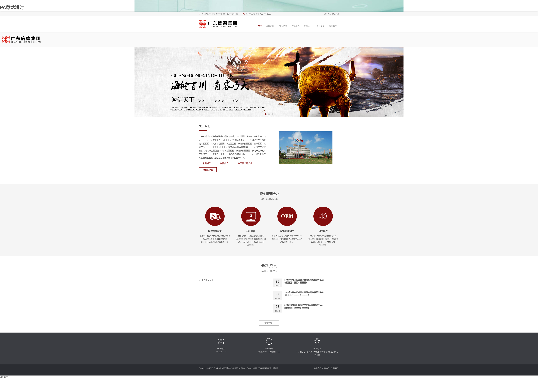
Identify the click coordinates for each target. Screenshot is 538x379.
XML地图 (4, 377)
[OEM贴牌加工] (287, 216)
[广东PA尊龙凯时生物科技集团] (220, 24)
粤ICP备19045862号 (263, 368)
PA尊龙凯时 (12, 7)
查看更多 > (269, 323)
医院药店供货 (215, 231)
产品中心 (326, 368)
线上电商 (250, 231)
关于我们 (317, 368)
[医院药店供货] (215, 216)
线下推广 (323, 231)
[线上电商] (251, 216)
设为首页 (327, 14)
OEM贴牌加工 (287, 231)
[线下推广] (323, 216)
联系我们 (334, 368)
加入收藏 (335, 14)
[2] (269, 82)
